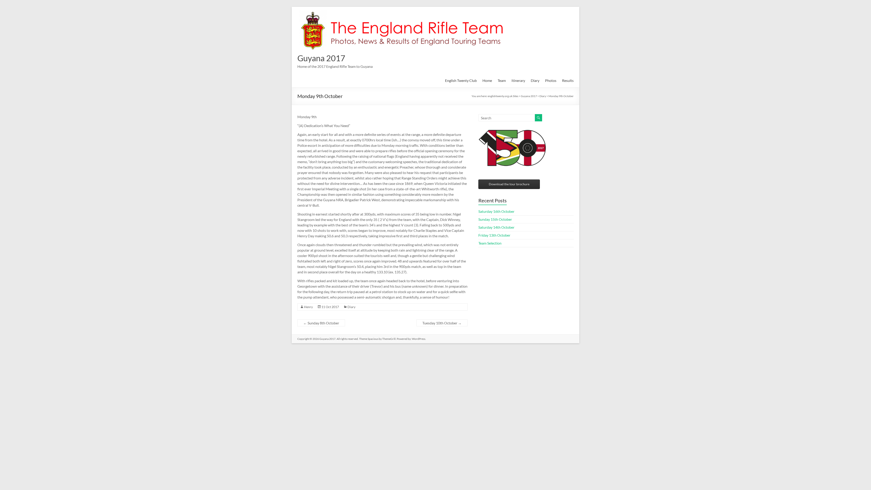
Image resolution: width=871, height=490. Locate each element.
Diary (535, 80)
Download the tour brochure (509, 184)
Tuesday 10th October (442, 323)
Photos (550, 80)
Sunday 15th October (495, 219)
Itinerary (518, 80)
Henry (308, 307)
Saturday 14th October (496, 227)
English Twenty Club (461, 80)
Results (568, 80)
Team (502, 80)
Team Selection (490, 243)
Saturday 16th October (496, 211)
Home (487, 80)
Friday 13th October (494, 235)
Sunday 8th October (321, 323)
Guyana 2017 (321, 58)
